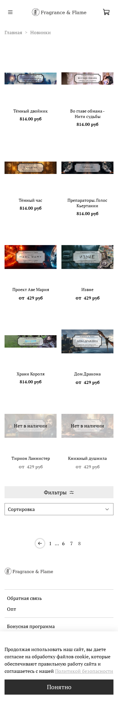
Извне (87, 289)
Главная (13, 32)
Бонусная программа (31, 626)
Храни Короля (30, 374)
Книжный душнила (87, 458)
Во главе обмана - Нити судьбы (87, 113)
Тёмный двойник (30, 111)
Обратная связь (24, 598)
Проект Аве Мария (30, 289)
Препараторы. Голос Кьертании (87, 202)
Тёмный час (30, 200)
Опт (11, 609)
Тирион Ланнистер (30, 458)
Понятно (59, 687)
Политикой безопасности (84, 671)
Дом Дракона (87, 374)
